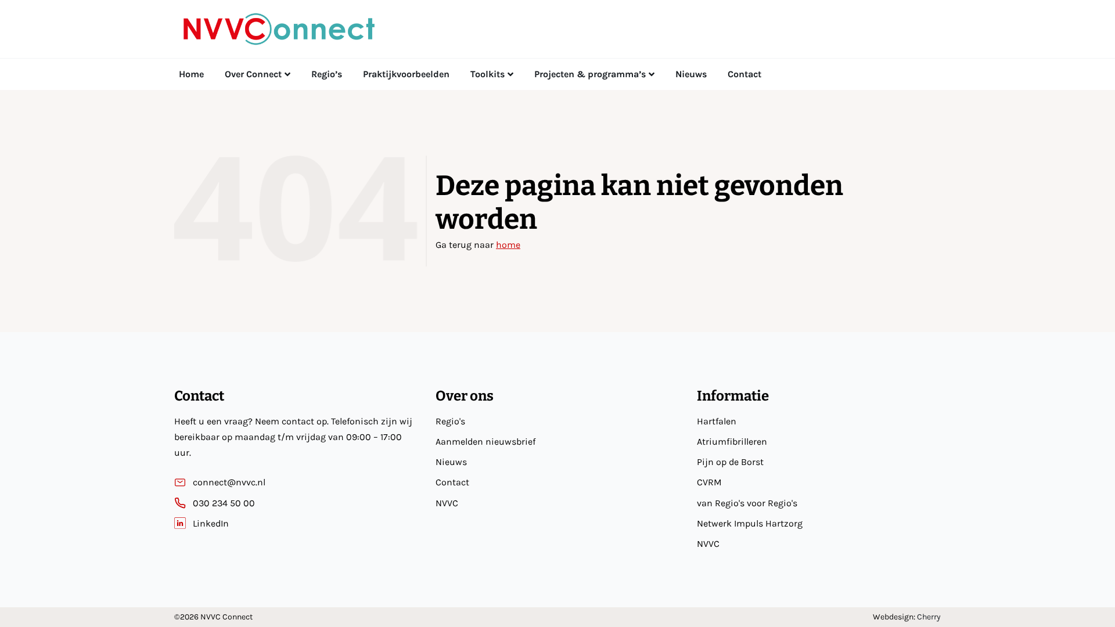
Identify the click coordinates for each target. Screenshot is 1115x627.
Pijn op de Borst (730, 461)
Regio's (450, 421)
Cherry (929, 617)
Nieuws (451, 461)
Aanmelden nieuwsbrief (485, 441)
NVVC (447, 503)
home (508, 244)
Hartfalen (716, 421)
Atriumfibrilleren (732, 441)
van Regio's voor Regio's (747, 503)
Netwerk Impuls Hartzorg (750, 523)
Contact (452, 482)
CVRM (709, 482)
